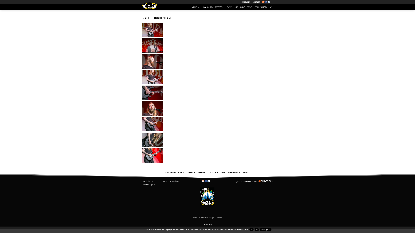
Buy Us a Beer (246, 2)
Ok (251, 230)
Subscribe (256, 2)
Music (242, 7)
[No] (412, 230)
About (194, 7)
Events (229, 7)
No (257, 230)
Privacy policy (265, 230)
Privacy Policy (207, 224)
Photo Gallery (207, 7)
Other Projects (261, 7)
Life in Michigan (170, 172)
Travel (249, 7)
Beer (236, 7)
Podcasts (219, 7)
